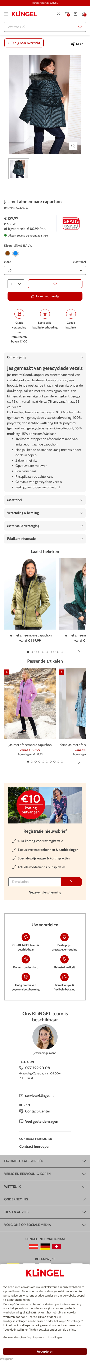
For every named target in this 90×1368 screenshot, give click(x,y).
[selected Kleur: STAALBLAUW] (15, 253)
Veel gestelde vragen (41, 1121)
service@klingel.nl (39, 1095)
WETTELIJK (12, 1187)
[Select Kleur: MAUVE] (7, 253)
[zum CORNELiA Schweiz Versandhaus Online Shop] (56, 1246)
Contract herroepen (34, 1146)
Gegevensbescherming (45, 892)
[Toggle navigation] (6, 14)
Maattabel (79, 262)
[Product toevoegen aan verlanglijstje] (55, 283)
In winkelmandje (47, 296)
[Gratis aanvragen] (71, 881)
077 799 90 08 (37, 1068)
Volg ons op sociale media (27, 1225)
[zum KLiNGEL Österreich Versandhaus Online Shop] (33, 1246)
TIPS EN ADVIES (16, 1212)
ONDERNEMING (16, 1199)
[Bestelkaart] (75, 14)
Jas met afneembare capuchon (30, 635)
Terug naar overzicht (25, 43)
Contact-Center (37, 1111)
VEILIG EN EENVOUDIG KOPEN (27, 1174)
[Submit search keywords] (80, 27)
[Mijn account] (59, 14)
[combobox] (45, 27)
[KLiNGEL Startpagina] (24, 13)
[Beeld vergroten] (73, 146)
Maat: (7, 262)
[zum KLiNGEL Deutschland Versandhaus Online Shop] (45, 1246)
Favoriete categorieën (24, 1161)
